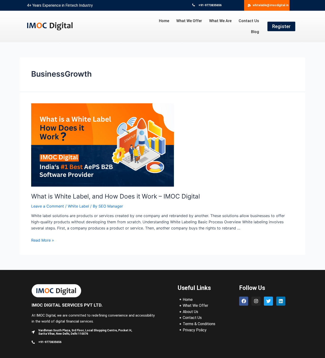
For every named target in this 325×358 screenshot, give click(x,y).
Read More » (42, 240)
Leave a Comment (47, 206)
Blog (255, 32)
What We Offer (189, 21)
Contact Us (249, 21)
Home (164, 21)
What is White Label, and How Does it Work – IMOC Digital (115, 196)
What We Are (220, 21)
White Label (78, 206)
